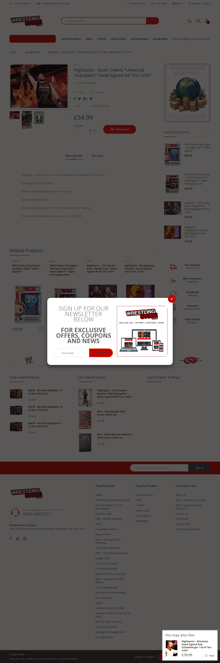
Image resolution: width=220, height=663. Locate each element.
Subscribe (101, 353)
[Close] (172, 299)
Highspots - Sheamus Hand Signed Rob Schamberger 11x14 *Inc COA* (197, 646)
